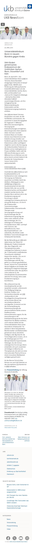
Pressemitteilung (13, 370)
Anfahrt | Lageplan (13, 465)
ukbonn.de (10, 455)
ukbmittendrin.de (12, 462)
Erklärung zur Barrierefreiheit (16, 471)
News (8, 519)
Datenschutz (11, 469)
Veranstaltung (11, 522)
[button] (30, 6)
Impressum (10, 474)
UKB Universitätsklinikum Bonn (18, 541)
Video (9, 529)
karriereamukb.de (12, 458)
